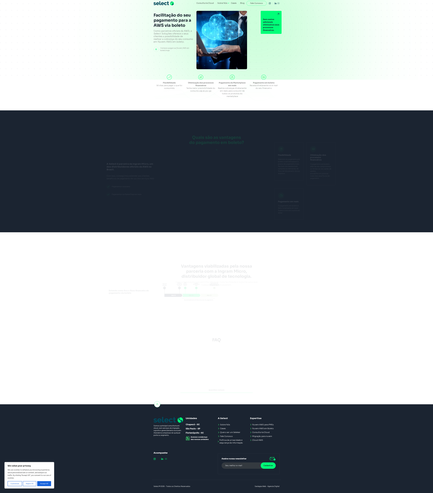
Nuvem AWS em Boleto (263, 428)
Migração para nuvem (262, 436)
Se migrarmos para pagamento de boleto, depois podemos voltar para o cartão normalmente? (216, 379)
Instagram (270, 3)
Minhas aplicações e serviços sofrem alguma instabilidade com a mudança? (216, 368)
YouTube (278, 3)
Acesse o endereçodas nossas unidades (200, 438)
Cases (223, 428)
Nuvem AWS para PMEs (263, 424)
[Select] (164, 3)
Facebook (273, 3)
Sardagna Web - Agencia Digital (267, 486)
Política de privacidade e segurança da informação (231, 441)
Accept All (44, 484)
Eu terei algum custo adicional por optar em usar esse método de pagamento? (216, 358)
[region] (29, 475)
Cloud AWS (257, 440)
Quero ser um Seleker (230, 432)
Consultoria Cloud (261, 432)
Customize (14, 484)
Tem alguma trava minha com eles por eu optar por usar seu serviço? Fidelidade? (216, 389)
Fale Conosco (226, 436)
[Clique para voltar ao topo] (157, 404)
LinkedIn (276, 3)
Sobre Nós (225, 424)
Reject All (29, 484)
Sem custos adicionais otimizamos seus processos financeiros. (271, 24)
